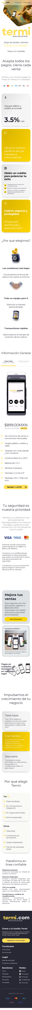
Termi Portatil (6, 952)
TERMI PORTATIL (23, 361)
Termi (4, 971)
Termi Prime (6, 949)
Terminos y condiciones (9, 963)
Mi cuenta (5, 979)
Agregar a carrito (14, 487)
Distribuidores (6, 977)
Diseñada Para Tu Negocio (8, 362)
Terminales (5, 982)
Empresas (5, 974)
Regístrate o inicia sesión (16, 940)
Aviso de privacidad (8, 960)
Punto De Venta (23, 362)
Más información (16, 619)
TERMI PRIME (8, 361)
